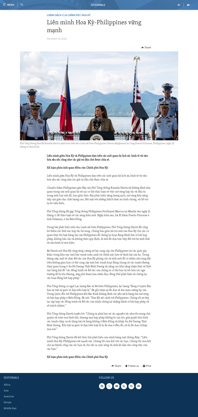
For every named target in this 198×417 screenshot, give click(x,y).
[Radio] (179, 5)
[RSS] (124, 386)
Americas (9, 397)
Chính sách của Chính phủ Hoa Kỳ (68, 15)
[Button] (146, 48)
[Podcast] (131, 386)
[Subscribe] (139, 386)
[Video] (188, 5)
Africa (7, 385)
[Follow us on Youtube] (117, 386)
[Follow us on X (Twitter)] (109, 386)
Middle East (10, 408)
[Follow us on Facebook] (102, 386)
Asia (6, 390)
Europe (7, 402)
